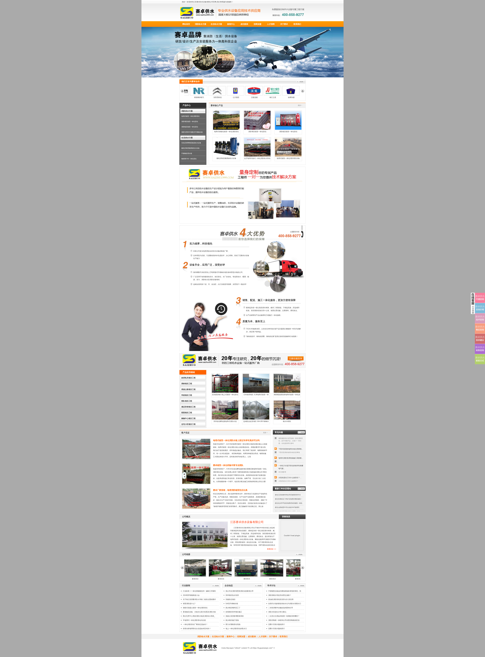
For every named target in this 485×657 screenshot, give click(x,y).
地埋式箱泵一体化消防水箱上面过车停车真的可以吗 (236, 440)
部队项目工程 (186, 401)
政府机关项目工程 (188, 378)
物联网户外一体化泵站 (189, 159)
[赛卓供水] (186, 576)
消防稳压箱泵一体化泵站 (189, 127)
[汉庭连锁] (219, 95)
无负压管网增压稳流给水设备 (191, 143)
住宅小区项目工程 (188, 424)
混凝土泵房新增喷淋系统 (235, 616)
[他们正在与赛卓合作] (300, 82)
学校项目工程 (186, 395)
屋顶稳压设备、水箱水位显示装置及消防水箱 (199, 612)
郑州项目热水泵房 (232, 595)
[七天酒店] (201, 95)
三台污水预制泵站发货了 (283, 503)
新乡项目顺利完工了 (233, 608)
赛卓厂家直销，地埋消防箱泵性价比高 (230, 490)
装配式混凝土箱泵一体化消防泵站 (195, 608)
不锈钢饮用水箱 (186, 153)
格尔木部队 (287, 421)
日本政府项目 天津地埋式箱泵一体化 (256, 395)
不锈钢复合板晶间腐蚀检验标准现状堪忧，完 (284, 591)
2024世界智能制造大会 (191, 595)
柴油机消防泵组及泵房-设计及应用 (280, 599)
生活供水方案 (187, 138)
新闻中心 (231, 24)
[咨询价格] (480, 308)
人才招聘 (271, 24)
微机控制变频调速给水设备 (190, 148)
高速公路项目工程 (188, 389)
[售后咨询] (480, 328)
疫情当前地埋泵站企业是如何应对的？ (197, 628)
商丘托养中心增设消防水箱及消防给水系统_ (199, 616)
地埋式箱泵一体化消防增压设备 (288, 158)
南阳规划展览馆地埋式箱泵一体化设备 (287, 395)
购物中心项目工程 (188, 418)
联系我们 (297, 24)
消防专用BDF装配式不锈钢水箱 (192, 132)
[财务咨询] (480, 349)
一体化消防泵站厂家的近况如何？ (195, 624)
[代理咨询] (480, 298)
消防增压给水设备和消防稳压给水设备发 (288, 508)
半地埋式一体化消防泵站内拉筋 (194, 620)
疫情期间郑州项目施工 (234, 612)
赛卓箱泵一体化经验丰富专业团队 (228, 465)
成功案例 (244, 24)
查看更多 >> (271, 549)
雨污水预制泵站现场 (233, 624)
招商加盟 (257, 24)
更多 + (300, 105)
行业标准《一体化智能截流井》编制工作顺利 (199, 591)
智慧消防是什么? (189, 604)
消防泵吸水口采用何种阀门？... (289, 469)
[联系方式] (480, 359)
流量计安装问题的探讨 (276, 624)
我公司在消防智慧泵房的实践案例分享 (239, 591)
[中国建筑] (293, 95)
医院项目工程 (186, 413)
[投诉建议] (480, 339)
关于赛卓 (284, 24)
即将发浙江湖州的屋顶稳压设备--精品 (287, 499)
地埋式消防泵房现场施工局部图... (290, 438)
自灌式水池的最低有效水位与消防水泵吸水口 (284, 604)
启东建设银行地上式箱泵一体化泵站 (225, 395)
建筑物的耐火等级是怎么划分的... (290, 476)
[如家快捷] (256, 95)
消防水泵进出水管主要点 (277, 612)
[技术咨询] (480, 318)
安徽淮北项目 (230, 599)
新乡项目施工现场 (232, 620)
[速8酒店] (275, 95)
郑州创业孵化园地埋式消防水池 (225, 421)
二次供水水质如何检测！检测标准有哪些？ (283, 616)
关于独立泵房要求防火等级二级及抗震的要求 (199, 599)
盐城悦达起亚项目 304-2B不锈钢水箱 (256, 422)
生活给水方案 (216, 24)
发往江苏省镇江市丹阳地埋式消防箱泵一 (288, 495)
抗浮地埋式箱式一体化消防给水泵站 (257, 158)
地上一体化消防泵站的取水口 (236, 628)
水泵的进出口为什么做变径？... (289, 457)
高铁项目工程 (186, 384)
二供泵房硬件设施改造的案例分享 (280, 608)
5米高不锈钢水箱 (232, 604)
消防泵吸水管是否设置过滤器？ (279, 595)
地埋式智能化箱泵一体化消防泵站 (226, 132)
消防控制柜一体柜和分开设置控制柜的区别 (283, 620)
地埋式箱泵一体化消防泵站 (190, 116)
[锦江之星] (238, 95)
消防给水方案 (200, 24)
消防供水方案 (187, 111)
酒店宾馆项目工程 (188, 407)
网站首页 (186, 24)
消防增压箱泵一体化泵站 (189, 121)
